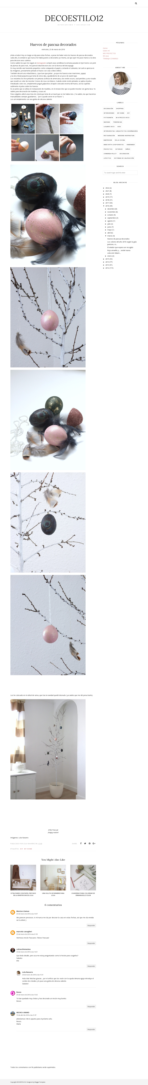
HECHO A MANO (22, 1012)
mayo (109, 230)
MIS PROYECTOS (109, 53)
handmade (131, 144)
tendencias (117, 122)
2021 (107, 191)
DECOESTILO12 (74, 18)
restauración (109, 135)
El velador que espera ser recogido (120, 247)
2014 (107, 262)
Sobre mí (106, 51)
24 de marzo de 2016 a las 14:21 (27, 952)
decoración (108, 108)
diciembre (111, 209)
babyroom (108, 140)
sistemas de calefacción (124, 158)
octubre (110, 215)
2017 (107, 203)
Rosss (18, 992)
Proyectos (108, 149)
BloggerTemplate (40, 1082)
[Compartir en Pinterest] (89, 843)
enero (109, 256)
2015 (107, 259)
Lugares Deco (109, 126)
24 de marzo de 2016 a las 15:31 (32, 975)
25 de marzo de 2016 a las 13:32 (27, 995)
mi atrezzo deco (123, 117)
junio (109, 227)
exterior (119, 149)
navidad (107, 122)
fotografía (108, 117)
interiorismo (109, 113)
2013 (107, 265)
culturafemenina (23, 949)
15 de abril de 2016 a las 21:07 (26, 1015)
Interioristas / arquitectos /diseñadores (121, 131)
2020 (107, 194)
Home (105, 48)
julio (109, 224)
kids (119, 126)
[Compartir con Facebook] (81, 843)
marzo (109, 236)
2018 (107, 200)
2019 (107, 197)
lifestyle (107, 158)
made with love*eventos (114, 144)
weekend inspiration (126, 135)
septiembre (111, 218)
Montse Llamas (22, 911)
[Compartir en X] (85, 843)
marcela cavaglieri (24, 931)
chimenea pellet (110, 153)
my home (28, 849)
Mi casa (106, 56)
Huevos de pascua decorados (118, 239)
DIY (21, 849)
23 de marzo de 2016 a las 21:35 (27, 934)
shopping (120, 108)
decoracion (124, 153)
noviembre (111, 212)
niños (128, 149)
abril (109, 233)
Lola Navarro (27, 972)
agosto (110, 221)
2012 (107, 268)
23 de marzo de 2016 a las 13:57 (27, 914)
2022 (107, 188)
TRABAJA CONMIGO (110, 58)
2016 (107, 206)
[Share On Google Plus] (94, 843)
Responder (91, 925)
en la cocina (120, 140)
